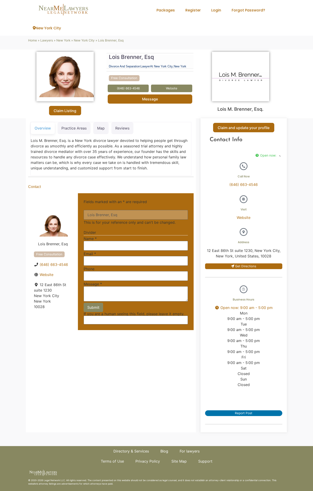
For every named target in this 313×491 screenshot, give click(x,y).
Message (150, 99)
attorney (43, 483)
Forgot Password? (248, 10)
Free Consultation (124, 78)
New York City (48, 28)
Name (90, 238)
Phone (89, 269)
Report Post (243, 413)
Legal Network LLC (54, 480)
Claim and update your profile (243, 127)
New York (63, 40)
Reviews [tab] (122, 128)
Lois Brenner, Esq (131, 57)
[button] (268, 155)
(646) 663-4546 (54, 264)
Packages (165, 10)
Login (216, 10)
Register (193, 10)
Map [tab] (101, 128)
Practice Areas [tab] (74, 128)
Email (90, 254)
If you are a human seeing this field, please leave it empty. (134, 314)
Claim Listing (65, 110)
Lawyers (46, 40)
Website (46, 274)
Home (32, 40)
